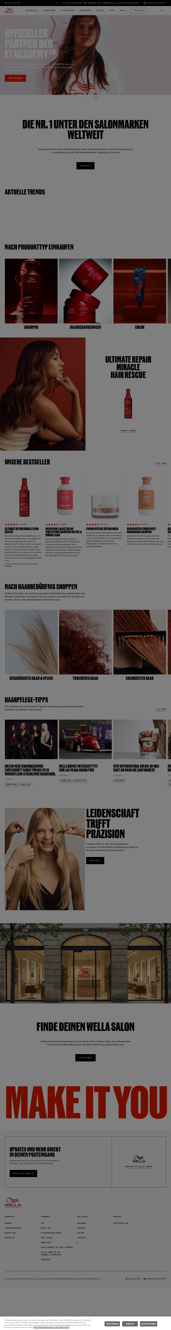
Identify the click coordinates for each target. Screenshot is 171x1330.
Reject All (130, 1324)
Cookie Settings (112, 1324)
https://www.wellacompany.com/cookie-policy (51, 1327)
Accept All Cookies (148, 1324)
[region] (85, 1323)
